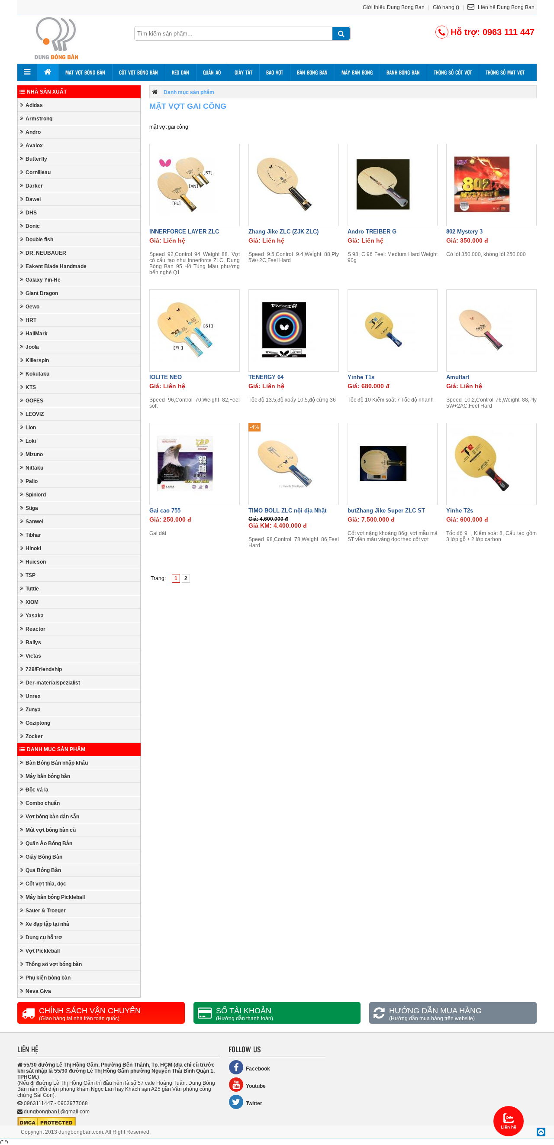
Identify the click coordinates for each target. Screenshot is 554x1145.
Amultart (457, 377)
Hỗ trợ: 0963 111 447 (493, 32)
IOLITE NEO (165, 377)
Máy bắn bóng (357, 72)
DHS (31, 213)
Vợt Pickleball (43, 951)
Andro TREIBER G (372, 231)
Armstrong (39, 119)
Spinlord (36, 495)
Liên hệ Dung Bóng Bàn (506, 7)
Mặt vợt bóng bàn (85, 72)
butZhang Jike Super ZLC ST (386, 510)
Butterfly (36, 159)
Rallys (33, 642)
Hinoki (33, 548)
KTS (31, 387)
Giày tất (243, 72)
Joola (32, 347)
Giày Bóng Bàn (44, 857)
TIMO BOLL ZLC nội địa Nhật (287, 510)
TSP (30, 575)
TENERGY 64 (265, 377)
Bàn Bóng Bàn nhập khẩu (57, 763)
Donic (33, 226)
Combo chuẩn (43, 803)
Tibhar (33, 535)
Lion (31, 428)
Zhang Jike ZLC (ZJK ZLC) (283, 231)
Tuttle (32, 589)
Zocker (34, 736)
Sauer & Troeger (46, 911)
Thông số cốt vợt (453, 72)
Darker (34, 186)
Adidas (34, 105)
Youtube (256, 1086)
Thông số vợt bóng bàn (54, 964)
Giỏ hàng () (446, 7)
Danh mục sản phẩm (56, 749)
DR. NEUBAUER (46, 253)
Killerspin (37, 360)
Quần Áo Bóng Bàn (49, 843)
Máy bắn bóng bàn (48, 776)
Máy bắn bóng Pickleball (55, 897)
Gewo (32, 307)
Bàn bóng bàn (312, 72)
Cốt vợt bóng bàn (138, 72)
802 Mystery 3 (464, 231)
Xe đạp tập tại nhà (47, 924)
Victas (33, 656)
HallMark (37, 334)
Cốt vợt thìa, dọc (46, 884)
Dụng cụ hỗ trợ (44, 937)
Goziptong (38, 723)
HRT (31, 320)
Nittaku (34, 468)
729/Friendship (44, 669)
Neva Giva (38, 991)
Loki (31, 441)
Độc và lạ (37, 790)
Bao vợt (274, 72)
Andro (33, 132)
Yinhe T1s (361, 377)
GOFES (34, 401)
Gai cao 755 (164, 510)
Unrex (33, 696)
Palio (32, 481)
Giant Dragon (42, 293)
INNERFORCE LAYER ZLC (184, 231)
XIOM (32, 602)
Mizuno (34, 454)
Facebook (258, 1069)
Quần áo (212, 72)
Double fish (39, 240)
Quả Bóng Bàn (43, 870)
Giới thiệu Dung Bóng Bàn (394, 7)
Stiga (32, 508)
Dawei (33, 199)
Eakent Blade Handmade (56, 266)
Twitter (254, 1103)
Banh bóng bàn (403, 72)
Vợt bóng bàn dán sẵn (52, 817)
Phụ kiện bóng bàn (48, 978)
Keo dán (180, 72)
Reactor (35, 629)
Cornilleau (38, 172)
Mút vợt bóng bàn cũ (51, 830)
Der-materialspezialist (53, 683)
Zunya (33, 710)
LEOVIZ (35, 414)
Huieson (36, 562)
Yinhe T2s (459, 510)
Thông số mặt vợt (505, 72)
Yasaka (35, 616)
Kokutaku (37, 374)
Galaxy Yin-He (43, 280)
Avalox (34, 146)
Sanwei (34, 522)
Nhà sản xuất (47, 92)
